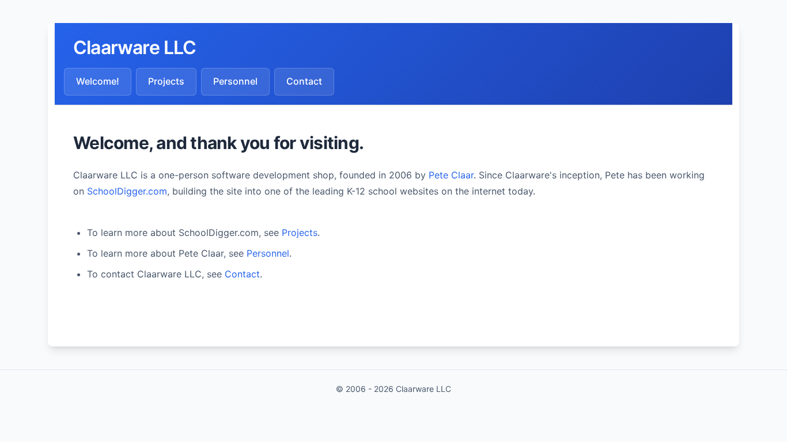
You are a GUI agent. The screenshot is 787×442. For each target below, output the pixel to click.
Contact (304, 81)
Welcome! (97, 81)
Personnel (235, 81)
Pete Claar (451, 175)
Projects (166, 81)
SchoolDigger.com (127, 191)
